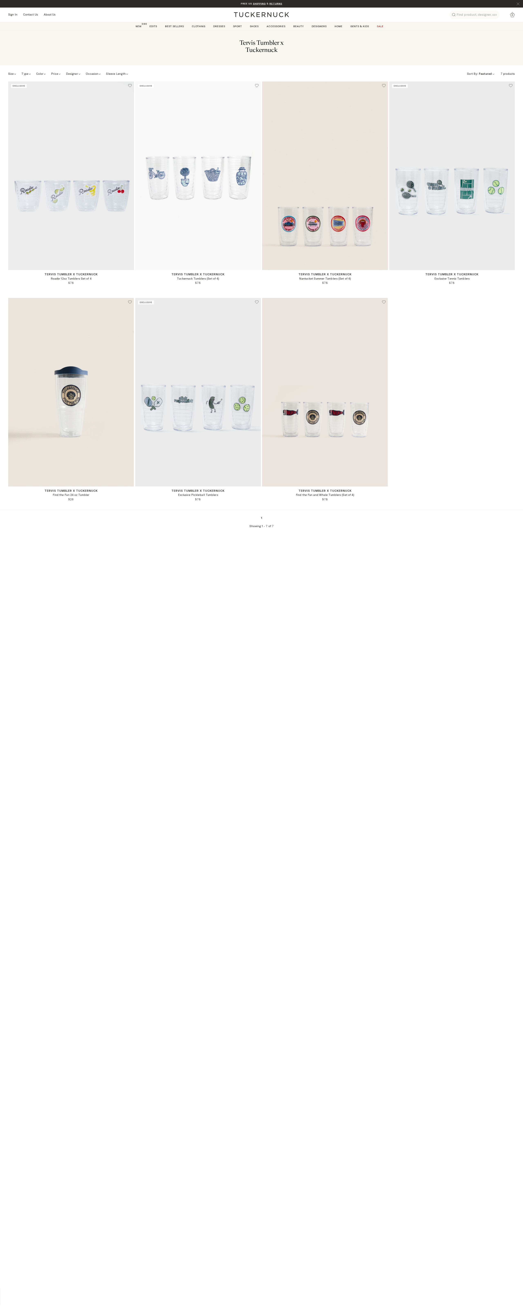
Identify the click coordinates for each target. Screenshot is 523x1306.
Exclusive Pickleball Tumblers (198, 495)
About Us (50, 14)
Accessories (276, 26)
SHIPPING (259, 3)
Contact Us (30, 14)
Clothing (198, 26)
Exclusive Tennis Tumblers (452, 278)
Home (338, 26)
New (139, 26)
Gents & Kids (359, 26)
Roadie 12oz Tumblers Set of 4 (71, 278)
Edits (153, 26)
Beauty (298, 26)
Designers (319, 26)
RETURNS (275, 3)
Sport (237, 26)
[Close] (518, 4)
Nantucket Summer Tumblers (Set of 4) (325, 278)
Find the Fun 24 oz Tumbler (71, 495)
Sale (380, 26)
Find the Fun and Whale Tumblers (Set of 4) (325, 495)
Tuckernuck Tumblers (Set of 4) (198, 278)
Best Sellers (174, 26)
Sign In (12, 14)
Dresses (219, 26)
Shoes (254, 26)
